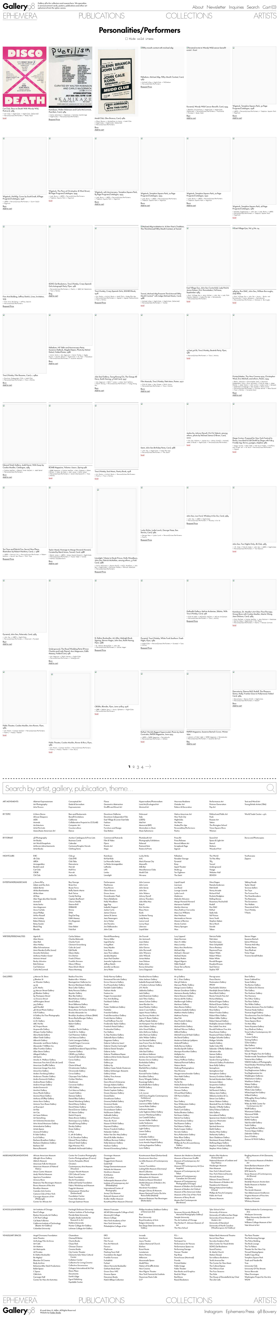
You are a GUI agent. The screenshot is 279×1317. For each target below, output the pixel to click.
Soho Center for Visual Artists (221, 1243)
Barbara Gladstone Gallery (44, 1142)
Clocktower (73, 1082)
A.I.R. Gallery (39, 1021)
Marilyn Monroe (181, 907)
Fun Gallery (109, 1032)
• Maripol (272, 385)
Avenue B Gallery (40, 1131)
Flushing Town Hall (111, 1252)
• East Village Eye (194, 295)
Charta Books (74, 1241)
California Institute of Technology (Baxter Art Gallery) (47, 1224)
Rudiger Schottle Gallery (219, 1037)
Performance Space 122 (184, 1246)
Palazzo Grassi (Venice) (219, 1179)
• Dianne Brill (114, 565)
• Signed (118, 298)
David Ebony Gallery (77, 1104)
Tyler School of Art (217, 1209)
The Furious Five (251, 893)
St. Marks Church (216, 1252)
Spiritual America (216, 1126)
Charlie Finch (74, 941)
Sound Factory (215, 1249)
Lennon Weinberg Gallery (150, 1114)
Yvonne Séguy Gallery (254, 1130)
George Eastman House (79, 1201)
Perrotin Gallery (181, 1131)
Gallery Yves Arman (112, 1076)
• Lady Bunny (54, 196)
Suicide (212, 926)
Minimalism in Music (147, 828)
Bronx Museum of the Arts (44, 1185)
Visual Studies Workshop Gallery (258, 1064)
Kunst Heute (144, 1249)
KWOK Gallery (145, 1087)
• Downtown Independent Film (13, 378)
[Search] (139, 790)
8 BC (35, 855)
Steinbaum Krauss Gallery (220, 1140)
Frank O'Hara (74, 958)
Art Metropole (39, 1249)
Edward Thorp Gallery (78, 1140)
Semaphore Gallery (217, 1073)
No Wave (178, 822)
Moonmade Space (146, 1260)
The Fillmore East (216, 1268)
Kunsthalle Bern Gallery (149, 1084)
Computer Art (74, 825)
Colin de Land (74, 947)
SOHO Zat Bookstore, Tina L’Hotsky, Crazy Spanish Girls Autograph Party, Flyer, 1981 (70, 284)
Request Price (54, 119)
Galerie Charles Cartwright (115, 1045)
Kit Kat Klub (108, 858)
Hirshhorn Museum (112, 1172)
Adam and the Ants (41, 885)
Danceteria (73, 864)
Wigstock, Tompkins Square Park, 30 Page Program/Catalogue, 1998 (250, 107)
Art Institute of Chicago (42, 1209)
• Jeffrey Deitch (25, 302)
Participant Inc (180, 1241)
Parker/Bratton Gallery (184, 1112)
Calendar (73, 843)
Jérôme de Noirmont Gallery (151, 1056)
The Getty (249, 1187)
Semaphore (214, 1068)
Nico (176, 929)
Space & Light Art (216, 840)
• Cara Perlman (238, 619)
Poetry (177, 830)
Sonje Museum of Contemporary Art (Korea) (258, 1174)
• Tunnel (164, 303)
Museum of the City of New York (187, 1194)
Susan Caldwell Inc (252, 979)
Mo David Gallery (181, 1037)
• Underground (74, 658)
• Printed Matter (259, 388)
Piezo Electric (215, 979)
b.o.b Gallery (38, 1137)
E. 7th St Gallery (75, 1134)
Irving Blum (108, 944)
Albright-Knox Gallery (42, 1158)
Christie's (72, 1163)
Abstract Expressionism (43, 801)
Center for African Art (42, 1201)
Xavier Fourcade (252, 1117)
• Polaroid (27, 639)
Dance (71, 830)
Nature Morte (180, 1065)
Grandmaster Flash (112, 896)
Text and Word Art (252, 801)
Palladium (178, 855)
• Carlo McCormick (55, 115)
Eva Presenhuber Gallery (114, 985)
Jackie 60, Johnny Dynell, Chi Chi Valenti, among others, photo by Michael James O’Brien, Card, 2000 (207, 435)
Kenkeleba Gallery (147, 1062)
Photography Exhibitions (149, 840)
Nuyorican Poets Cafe (148, 1277)
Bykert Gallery (75, 1023)
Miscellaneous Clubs (147, 869)
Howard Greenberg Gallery (115, 1148)
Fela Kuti (72, 929)
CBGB (35, 872)
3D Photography (40, 837)
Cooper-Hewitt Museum (79, 1171)
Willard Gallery (251, 1095)
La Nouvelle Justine (112, 861)
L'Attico (142, 1090)
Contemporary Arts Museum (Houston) (81, 1167)
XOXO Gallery (251, 1119)
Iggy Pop (107, 904)
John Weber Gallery (147, 1037)
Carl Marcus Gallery (77, 1037)
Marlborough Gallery (183, 1001)
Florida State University (78, 1215)
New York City (180, 816)
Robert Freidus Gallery (218, 1012)
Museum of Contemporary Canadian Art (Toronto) (185, 1177)
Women (212, 830)
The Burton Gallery (253, 985)
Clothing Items (75, 848)
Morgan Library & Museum (150, 1190)
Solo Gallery (214, 1112)
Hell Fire (72, 869)
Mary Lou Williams (182, 912)
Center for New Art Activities (45, 1279)
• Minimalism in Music (114, 121)
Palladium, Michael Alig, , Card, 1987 (162, 78)
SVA (176, 1209)
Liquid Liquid (179, 882)
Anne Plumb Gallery (41, 1093)
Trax (246, 1263)
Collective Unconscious (78, 1265)
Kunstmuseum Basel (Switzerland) (153, 1155)
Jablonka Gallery (146, 990)
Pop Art (212, 807)
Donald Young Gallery (78, 1123)
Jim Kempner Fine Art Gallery (151, 1023)
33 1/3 (35, 985)
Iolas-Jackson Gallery (148, 979)
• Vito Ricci (73, 749)
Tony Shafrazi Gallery (254, 1029)
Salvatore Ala (215, 1051)
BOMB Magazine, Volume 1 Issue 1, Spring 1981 (68, 467)
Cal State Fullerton (41, 1220)
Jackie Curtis (109, 909)
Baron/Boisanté (40, 1148)
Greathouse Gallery (112, 1098)
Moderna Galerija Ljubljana (185, 1040)
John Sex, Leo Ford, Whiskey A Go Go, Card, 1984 (208, 516)
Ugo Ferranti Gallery (253, 1048)
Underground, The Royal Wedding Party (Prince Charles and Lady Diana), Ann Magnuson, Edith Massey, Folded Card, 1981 (69, 651)
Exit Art (107, 1238)
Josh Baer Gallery (146, 1045)
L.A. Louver (144, 1093)
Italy (141, 816)
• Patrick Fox (14, 554)
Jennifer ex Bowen (111, 966)
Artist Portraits (39, 828)
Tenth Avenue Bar (216, 1260)
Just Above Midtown (147, 1054)
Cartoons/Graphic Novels (79, 846)
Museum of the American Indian (187, 1191)
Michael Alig (179, 950)
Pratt (141, 1214)
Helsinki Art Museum (112, 1169)
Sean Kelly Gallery (217, 1065)
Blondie (36, 929)
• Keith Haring (100, 383)
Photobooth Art (145, 837)
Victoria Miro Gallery (253, 1059)
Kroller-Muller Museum (113, 1198)
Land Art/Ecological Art (149, 804)
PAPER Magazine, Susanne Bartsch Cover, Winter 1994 (207, 732)
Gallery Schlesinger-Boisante (116, 1070)
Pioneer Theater (181, 1252)
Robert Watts (214, 952)
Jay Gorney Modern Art (149, 1015)
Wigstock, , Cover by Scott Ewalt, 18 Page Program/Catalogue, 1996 (23, 197)
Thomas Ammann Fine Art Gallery (259, 1007)
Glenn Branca (110, 890)
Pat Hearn (178, 969)
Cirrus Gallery (74, 1073)
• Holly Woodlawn (126, 565)
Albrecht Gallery (40, 1040)
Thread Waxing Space (254, 1252)
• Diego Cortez (238, 446)
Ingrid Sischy (109, 941)
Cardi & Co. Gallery (77, 1032)
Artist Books (38, 848)
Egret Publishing (75, 1279)
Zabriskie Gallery (252, 1133)
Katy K (142, 904)
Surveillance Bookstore (219, 1257)
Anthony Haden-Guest (42, 955)
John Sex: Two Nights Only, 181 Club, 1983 (249, 544)
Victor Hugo (250, 952)
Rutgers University (146, 1222)
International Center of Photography (113, 1189)
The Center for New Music (220, 1263)
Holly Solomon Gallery (113, 1142)
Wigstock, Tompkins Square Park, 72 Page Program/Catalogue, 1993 (158, 194)
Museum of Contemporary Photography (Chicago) (185, 1182)
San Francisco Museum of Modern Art (259, 1161)
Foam (106, 1004)
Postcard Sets (144, 846)
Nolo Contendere (181, 1087)
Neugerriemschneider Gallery (187, 1073)
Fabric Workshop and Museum (81, 1185)
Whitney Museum (252, 1201)
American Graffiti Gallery (44, 1065)
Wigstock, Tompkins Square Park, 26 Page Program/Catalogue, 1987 (250, 207)
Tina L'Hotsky (250, 909)
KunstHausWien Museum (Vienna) (118, 1201)
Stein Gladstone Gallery (219, 1137)
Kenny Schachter (146, 966)
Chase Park (73, 1243)
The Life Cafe (215, 1279)
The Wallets (249, 904)
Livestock (143, 1134)
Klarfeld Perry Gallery (148, 1068)
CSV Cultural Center (77, 1174)
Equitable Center (76, 1282)
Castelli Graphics (76, 1045)
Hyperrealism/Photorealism (150, 801)
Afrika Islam (38, 893)
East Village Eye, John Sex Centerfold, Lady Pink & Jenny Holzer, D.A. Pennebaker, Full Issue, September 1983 (208, 290)
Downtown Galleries (112, 814)
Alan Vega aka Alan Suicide (44, 898)
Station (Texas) (215, 1254)
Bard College (38, 1212)
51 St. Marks (38, 987)
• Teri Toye (27, 556)
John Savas (143, 887)
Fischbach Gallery (111, 1001)
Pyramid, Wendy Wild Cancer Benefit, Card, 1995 (207, 106)
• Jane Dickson (262, 619)
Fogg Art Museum (76, 1188)
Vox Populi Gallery (252, 1067)
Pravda (177, 1260)
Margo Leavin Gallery (183, 987)
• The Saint (165, 452)
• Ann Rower (7, 731)
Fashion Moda (110, 990)
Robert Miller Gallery (218, 1018)
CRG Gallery (74, 1087)
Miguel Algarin (180, 961)
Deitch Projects (75, 1115)
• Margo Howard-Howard (73, 555)
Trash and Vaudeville (253, 1260)
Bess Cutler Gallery (77, 987)
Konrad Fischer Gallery (149, 1073)
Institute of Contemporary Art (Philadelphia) (116, 1184)
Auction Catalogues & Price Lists (82, 837)
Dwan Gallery (74, 1129)
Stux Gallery (250, 976)
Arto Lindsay (38, 918)
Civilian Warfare (76, 1079)
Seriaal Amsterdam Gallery (220, 1079)
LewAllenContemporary (149, 1125)
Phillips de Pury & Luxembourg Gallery (187, 1143)
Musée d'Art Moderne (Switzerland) (218, 1156)
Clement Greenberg (77, 944)
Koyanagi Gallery (146, 1082)
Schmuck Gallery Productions (221, 1062)
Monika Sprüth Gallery (183, 1048)
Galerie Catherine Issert (114, 1043)
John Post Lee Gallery (148, 1034)
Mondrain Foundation (148, 1187)
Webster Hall (214, 872)
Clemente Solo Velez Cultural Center (81, 1255)
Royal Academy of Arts (148, 1220)
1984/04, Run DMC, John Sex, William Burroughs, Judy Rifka (253, 292)
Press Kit (177, 837)
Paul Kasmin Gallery (182, 1123)
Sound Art (213, 837)
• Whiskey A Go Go (213, 520)
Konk (141, 912)
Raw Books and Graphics (184, 1271)
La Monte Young (146, 915)
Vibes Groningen (252, 1274)
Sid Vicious (213, 915)
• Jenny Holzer (207, 295)
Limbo (106, 872)
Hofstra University (76, 1222)
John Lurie (143, 885)
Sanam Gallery (215, 1056)
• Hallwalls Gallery (205, 616)
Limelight (108, 875)
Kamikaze (108, 855)
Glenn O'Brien (75, 964)
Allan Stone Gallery (41, 1051)
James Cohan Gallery (148, 1001)
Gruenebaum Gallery (113, 1109)
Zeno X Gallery (251, 1136)
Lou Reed (178, 887)
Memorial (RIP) (145, 825)
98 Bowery (266, 1311)
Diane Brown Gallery (77, 1117)
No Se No (178, 1082)
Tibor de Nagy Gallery (254, 1018)
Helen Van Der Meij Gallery (115, 1134)
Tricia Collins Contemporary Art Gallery (258, 1033)
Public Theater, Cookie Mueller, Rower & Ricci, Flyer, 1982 (70, 743)
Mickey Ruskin (180, 958)
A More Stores (39, 814)
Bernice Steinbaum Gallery (80, 985)
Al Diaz (36, 896)
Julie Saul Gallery (146, 1051)
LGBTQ (142, 819)
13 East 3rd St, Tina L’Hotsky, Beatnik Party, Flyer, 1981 (207, 351)
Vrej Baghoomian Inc (253, 1073)
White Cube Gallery (253, 1089)
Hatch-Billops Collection (114, 1279)
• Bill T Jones (112, 382)
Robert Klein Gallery (218, 1015)
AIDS (35, 819)
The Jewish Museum (253, 1190)
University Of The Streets (255, 1268)
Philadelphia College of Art (115, 1226)
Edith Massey (74, 918)
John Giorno (144, 947)
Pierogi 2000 (214, 976)
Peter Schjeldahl (216, 944)
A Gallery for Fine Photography (46, 1015)
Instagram (213, 1311)
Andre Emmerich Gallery (43, 1079)
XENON (212, 875)
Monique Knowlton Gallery (185, 1051)
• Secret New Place (16, 556)
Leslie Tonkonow (146, 1123)
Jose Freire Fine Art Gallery (150, 1043)
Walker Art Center (252, 1198)
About (197, 7)
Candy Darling (75, 896)
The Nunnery (250, 996)
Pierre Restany (215, 947)
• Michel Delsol (60, 357)
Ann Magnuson (39, 907)
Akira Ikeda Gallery (41, 1034)
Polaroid (142, 843)
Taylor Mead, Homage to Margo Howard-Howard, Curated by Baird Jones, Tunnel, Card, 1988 (70, 550)
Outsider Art (179, 804)
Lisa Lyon (178, 885)
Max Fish (178, 1018)
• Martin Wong (238, 621)
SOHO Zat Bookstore (218, 1246)
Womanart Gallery (253, 1111)
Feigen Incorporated (112, 996)
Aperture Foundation (42, 1177)
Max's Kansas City (146, 861)
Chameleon (74, 1235)
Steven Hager (250, 936)
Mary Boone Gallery (182, 1007)
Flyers (106, 843)
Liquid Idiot (143, 929)
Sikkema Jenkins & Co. (218, 1095)
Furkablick (108, 1260)
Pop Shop (178, 1254)
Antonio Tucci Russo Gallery (44, 1104)
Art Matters (38, 1246)
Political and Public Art (218, 814)
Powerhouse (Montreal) (184, 1257)
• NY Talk (80, 357)
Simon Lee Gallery (217, 1098)
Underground (215, 866)
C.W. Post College (40, 1217)
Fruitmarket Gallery (112, 1029)
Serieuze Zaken (216, 1082)
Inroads (142, 1235)
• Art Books (99, 296)
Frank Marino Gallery (113, 1018)
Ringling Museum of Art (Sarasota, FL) (259, 1156)
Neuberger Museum (217, 1165)
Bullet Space (38, 1268)
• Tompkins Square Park (267, 111)
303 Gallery (38, 1004)
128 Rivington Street (41, 1001)
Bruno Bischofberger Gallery (81, 1018)
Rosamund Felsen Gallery (220, 1034)
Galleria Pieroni (110, 1059)
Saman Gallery (215, 1054)
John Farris (143, 944)
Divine (71, 909)
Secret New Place (216, 1238)
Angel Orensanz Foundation (45, 1235)
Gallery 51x (108, 1062)
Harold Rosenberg (111, 936)
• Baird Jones (54, 555)
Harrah (72, 866)
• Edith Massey (66, 656)
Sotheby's (249, 1179)
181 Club (36, 858)
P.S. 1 (176, 1098)
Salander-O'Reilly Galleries (220, 1048)
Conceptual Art (75, 801)
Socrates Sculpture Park (219, 1241)
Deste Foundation (76, 1177)
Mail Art (142, 822)
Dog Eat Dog (74, 915)
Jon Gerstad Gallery (147, 1040)
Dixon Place (73, 1271)
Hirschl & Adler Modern (114, 1137)
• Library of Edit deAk (195, 737)
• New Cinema (157, 384)
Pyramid (177, 861)
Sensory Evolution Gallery (220, 1076)
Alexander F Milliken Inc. (43, 1045)
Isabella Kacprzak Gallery (150, 982)
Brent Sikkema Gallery (78, 1004)
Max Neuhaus (180, 915)
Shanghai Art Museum (254, 1168)
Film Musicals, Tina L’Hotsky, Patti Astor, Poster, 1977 (162, 381)
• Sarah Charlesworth (77, 474)
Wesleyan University (253, 1214)
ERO (106, 1235)
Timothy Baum (251, 947)
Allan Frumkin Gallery (42, 1048)
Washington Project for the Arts (258, 1277)
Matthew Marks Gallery (184, 1012)
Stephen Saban (215, 921)
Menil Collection (146, 1171)
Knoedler (143, 1070)
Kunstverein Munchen (148, 1158)
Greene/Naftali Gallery (114, 1101)
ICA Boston (108, 1174)
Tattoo (212, 822)
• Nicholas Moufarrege (79, 115)
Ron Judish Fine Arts (217, 1026)
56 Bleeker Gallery (41, 993)
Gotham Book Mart (112, 1268)
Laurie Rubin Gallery (147, 1106)
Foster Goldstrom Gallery (114, 1007)
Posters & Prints (145, 848)
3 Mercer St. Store (40, 976)
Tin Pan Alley (214, 858)
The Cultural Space (217, 1266)
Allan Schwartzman (41, 947)
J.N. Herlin (143, 987)
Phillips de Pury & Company (220, 1192)
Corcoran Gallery (76, 1084)
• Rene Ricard (271, 388)
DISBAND (73, 907)
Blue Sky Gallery (75, 996)
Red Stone (178, 1277)
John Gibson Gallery (147, 1026)
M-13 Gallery (179, 976)
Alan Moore (38, 939)
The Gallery (250, 990)
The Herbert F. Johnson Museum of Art (188, 1223)
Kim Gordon (144, 907)
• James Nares (243, 385)
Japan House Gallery (148, 1012)
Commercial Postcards (113, 837)
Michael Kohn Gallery (183, 1026)
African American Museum (44, 1155)
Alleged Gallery (40, 1054)
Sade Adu (213, 912)
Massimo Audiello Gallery (185, 1009)
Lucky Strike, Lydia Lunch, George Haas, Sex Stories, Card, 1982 (159, 531)
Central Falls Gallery (77, 1056)
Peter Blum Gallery (182, 1137)
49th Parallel (38, 1007)
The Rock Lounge (252, 1243)
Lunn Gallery (144, 1148)
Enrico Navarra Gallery (114, 982)
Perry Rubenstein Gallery (184, 1134)
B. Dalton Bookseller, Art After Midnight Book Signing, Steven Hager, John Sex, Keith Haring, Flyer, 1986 (114, 640)
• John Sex (253, 211)
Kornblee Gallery (146, 1076)
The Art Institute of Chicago (185, 1220)
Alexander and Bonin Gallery (45, 1043)
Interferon (143, 1238)
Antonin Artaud (39, 958)
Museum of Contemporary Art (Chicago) (186, 1162)
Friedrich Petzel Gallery (114, 1026)
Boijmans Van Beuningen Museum (47, 1182)
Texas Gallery (250, 982)
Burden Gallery (75, 1021)
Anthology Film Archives (43, 1241)
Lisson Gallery (145, 1131)
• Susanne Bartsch (213, 739)
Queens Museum (216, 1198)
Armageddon (39, 864)
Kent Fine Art (144, 1065)
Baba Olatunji (39, 921)
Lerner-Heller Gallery (148, 1120)
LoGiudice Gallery (146, 1136)
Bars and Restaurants (77, 814)
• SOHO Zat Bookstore (83, 289)
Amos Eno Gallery (41, 1070)
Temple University (181, 1217)
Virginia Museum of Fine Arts (257, 1195)
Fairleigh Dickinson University (81, 1209)
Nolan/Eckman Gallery (184, 1084)
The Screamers (251, 901)
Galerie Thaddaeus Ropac (115, 1054)
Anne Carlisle (39, 909)
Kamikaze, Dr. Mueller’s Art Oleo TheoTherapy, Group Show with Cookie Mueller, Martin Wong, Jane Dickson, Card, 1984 (253, 614)
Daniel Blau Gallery (77, 1098)
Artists (264, 15)
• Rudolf (256, 700)
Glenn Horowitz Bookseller (115, 1266)
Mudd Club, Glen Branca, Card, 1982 (110, 118)
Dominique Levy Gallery (79, 1120)
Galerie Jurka (109, 1051)
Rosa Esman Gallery (217, 1032)
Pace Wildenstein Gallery (184, 1104)
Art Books (37, 840)
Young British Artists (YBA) (255, 804)
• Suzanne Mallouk (75, 358)
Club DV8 (72, 858)
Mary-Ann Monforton (183, 947)
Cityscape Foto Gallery (78, 1076)
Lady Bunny (144, 918)
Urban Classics (251, 1051)
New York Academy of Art (115, 1220)
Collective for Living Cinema (80, 1262)
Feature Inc (108, 993)
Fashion (107, 822)
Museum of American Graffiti (186, 1158)
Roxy (176, 864)
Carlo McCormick (40, 969)
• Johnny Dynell (215, 440)
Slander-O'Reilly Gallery (219, 1106)
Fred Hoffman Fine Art (113, 1021)
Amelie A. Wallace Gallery (44, 1059)
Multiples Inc (179, 1054)
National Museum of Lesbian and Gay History (223, 1161)
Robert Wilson (215, 955)
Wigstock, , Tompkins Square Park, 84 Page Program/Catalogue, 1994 (116, 193)
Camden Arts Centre (42, 1191)
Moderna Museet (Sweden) (150, 1179)
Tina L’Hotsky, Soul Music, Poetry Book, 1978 (113, 471)
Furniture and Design (112, 828)
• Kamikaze (66, 115)
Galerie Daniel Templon (114, 1048)
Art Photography (40, 804)
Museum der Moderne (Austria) (187, 1155)
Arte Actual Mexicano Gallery (45, 1123)
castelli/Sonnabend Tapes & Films (83, 1048)
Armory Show (39, 1179)
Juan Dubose (144, 961)
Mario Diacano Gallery (183, 996)
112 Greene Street (40, 998)
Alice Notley (38, 944)
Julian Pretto (144, 1048)
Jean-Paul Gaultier (111, 958)
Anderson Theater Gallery (44, 1076)
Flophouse (108, 1249)
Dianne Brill (73, 904)
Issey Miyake (109, 947)
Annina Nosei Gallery (42, 1095)
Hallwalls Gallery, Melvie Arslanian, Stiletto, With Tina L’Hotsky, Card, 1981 (207, 612)
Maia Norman (180, 939)
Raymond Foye (215, 950)
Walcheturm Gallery (253, 1078)
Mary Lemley (179, 944)
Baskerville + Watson (77, 979)
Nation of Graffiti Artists (149, 1266)
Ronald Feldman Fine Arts (220, 1029)
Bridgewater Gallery (77, 1007)
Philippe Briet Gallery (183, 1140)
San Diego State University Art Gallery (151, 1226)
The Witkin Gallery (252, 1004)
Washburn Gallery (252, 1081)
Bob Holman (38, 964)
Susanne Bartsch (251, 939)
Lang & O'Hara (145, 1100)
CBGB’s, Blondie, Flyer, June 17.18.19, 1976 (111, 706)
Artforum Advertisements (44, 846)
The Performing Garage (255, 1238)
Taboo (212, 929)
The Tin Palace (251, 1246)
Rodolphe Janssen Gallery (220, 1023)
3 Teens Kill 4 (38, 882)
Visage (212, 869)
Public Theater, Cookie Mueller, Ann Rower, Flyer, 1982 (23, 726)
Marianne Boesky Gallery (185, 993)
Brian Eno (73, 885)
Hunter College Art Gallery (80, 1225)
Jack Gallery (144, 993)
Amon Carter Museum (42, 1171)
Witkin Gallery (251, 1100)
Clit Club (36, 875)
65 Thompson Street (41, 996)
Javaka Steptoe (110, 955)
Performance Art (216, 801)
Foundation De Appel (113, 1254)
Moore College (110, 1217)
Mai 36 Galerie (180, 982)
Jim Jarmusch (144, 939)
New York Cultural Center (220, 1171)
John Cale (108, 929)
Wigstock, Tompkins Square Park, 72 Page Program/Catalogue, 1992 (204, 194)
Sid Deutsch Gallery (217, 1090)
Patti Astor (213, 939)
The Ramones (250, 898)
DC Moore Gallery (76, 1112)
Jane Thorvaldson (111, 952)
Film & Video (109, 840)
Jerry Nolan (109, 921)
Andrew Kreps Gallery (42, 1084)
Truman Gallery (251, 1037)
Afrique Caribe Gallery (43, 1032)
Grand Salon (109, 1095)
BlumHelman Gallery (77, 998)
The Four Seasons (216, 1271)
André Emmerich (40, 1087)
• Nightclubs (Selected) (30, 114)
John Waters (144, 893)
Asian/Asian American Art (44, 830)
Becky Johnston (39, 961)
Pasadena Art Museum (218, 1185)
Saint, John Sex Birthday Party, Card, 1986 (158, 447)
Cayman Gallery (76, 1051)
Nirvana (142, 875)
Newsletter (216, 7)
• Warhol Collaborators (57, 558)
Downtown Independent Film (116, 816)
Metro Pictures (145, 1254)
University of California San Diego (223, 1215)
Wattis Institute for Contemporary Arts (259, 1210)
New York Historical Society (220, 1173)
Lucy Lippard (179, 936)
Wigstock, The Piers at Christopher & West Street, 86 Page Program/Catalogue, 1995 (69, 192)
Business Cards (75, 840)
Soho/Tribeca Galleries (219, 1109)
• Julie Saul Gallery (125, 382)
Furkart (107, 1263)
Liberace (142, 926)
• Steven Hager (120, 647)
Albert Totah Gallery (41, 1037)
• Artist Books (109, 296)
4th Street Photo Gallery (43, 1009)
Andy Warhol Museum (42, 1174)
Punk (211, 816)
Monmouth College (112, 1215)
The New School (181, 1227)
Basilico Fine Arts (76, 976)
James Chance (110, 912)
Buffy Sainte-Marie (76, 890)
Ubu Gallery (250, 1045)
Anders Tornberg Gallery (43, 1073)
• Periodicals (216, 297)
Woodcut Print (215, 848)
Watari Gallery (251, 1084)
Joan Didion (144, 941)
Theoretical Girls (252, 907)
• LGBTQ (236, 111)
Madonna (178, 896)
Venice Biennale (251, 1271)
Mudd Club (143, 872)
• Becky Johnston (239, 381)
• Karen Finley (76, 355)
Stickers (212, 846)
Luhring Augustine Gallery (150, 1145)
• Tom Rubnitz (258, 548)
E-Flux (71, 1131)
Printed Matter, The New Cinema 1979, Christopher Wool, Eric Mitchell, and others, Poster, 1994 (254, 377)
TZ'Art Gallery (250, 1042)
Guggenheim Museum (113, 1161)
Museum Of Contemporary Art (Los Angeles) (189, 1167)
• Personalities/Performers (13, 115)
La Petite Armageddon (113, 864)
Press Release (180, 840)
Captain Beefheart (76, 898)
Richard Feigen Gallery (219, 1001)
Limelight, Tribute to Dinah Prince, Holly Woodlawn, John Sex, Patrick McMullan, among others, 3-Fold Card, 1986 (116, 560)
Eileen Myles (74, 952)
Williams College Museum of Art (258, 1222)
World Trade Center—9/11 (255, 814)
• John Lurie (254, 385)
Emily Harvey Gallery (113, 976)
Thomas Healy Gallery (254, 1009)
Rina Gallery (214, 1009)
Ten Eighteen (179, 872)
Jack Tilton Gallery (147, 998)
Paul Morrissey (215, 941)
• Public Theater (16, 732)
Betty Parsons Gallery (78, 990)
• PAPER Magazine (153, 737)
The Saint (178, 875)
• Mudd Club (127, 121)
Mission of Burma (181, 921)
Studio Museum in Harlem (255, 1184)
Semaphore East (216, 1070)
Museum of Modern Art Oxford (187, 1189)
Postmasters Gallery (217, 982)
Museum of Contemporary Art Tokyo (186, 1172)
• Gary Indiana (79, 470)
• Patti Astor (167, 384)
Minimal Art (144, 807)
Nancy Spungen (181, 926)
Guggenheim (109, 1158)
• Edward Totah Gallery (24, 470)
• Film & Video (146, 384)
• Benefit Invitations (195, 109)
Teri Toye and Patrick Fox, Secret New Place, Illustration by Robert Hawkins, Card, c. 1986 (21, 550)
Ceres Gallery (74, 1059)
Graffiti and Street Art (113, 807)
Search (253, 7)
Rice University (145, 1217)
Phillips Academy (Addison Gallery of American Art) (153, 1210)
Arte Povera (38, 807)
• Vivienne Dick (250, 390)
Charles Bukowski (76, 939)
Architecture (38, 825)
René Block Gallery (217, 993)
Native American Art (183, 814)
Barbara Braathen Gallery (44, 1140)
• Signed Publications (130, 298)
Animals (36, 822)
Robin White (214, 958)
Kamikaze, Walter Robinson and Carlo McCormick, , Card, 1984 (70, 110)
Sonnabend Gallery (217, 1115)
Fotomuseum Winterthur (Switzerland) (79, 1192)
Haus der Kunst (110, 1120)
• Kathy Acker (82, 472)
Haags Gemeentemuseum (115, 1166)
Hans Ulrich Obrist (76, 966)
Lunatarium (144, 1252)
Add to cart (99, 130)
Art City (36, 1112)
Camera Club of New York (44, 1193)
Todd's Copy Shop (252, 1254)
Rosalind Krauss (216, 964)
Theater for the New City (255, 1249)
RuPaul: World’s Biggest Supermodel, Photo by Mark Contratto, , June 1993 (162, 733)
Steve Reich (214, 923)
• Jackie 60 (204, 440)
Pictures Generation (217, 804)
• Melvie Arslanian (220, 616)
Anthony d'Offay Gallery (43, 1098)
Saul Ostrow (214, 966)
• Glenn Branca (100, 121)
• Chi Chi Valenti (193, 440)
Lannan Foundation (147, 1166)
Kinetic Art (108, 846)
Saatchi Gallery (215, 1043)
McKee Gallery (180, 1023)
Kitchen (142, 1246)
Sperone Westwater (217, 1120)
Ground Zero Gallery (113, 1106)
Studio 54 (178, 869)
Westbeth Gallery (252, 1087)
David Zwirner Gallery (78, 1109)
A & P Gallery (39, 1012)
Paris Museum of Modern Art (221, 1182)
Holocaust (143, 814)
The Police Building (252, 1241)
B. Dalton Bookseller (41, 1254)
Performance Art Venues (184, 1243)
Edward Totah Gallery (78, 1142)
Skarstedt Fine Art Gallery (220, 1104)
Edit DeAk (73, 950)
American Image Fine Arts (44, 1068)
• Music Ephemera (248, 298)
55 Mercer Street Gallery (43, 990)
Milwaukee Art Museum (149, 1177)
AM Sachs (37, 1056)
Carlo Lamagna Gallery (79, 1040)
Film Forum (108, 1241)
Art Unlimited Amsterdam (44, 1120)
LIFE (105, 869)
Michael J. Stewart (181, 952)
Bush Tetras (73, 893)
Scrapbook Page (181, 846)
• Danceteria (237, 699)
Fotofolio (107, 1009)
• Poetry (72, 289)
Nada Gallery (180, 1056)
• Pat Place (257, 621)
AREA (35, 861)
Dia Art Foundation (76, 1179)
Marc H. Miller (180, 941)
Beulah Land (38, 866)
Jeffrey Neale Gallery (148, 1021)
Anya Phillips (38, 912)
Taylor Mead (250, 885)
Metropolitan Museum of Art (151, 1174)
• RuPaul (164, 739)
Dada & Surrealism (76, 804)
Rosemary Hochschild (218, 901)
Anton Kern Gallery (41, 1101)
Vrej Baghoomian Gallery (255, 1070)
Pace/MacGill (179, 1106)
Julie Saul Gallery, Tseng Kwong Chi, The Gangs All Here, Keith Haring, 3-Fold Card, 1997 (116, 377)
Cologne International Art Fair (81, 1268)
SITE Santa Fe (250, 1171)
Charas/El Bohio (75, 1238)
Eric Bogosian (74, 921)
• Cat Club (7, 114)
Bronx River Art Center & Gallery (82, 1009)
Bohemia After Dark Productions (46, 1266)
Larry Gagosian (145, 969)
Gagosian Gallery (111, 1040)
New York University (112, 1223)
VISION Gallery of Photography (258, 1062)
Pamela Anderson (216, 885)
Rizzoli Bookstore (181, 1279)
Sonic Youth (214, 918)
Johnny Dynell (145, 896)
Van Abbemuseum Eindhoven (257, 1192)
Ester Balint (73, 926)
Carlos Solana (74, 936)
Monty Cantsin (180, 923)
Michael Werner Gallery (184, 1029)
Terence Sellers (251, 887)
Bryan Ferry (74, 887)
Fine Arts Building (111, 998)
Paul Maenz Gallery (182, 1126)
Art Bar (36, 1109)
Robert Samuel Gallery (219, 1021)
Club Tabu (73, 861)
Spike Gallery (215, 1123)
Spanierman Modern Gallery (221, 1117)
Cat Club (37, 869)
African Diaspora (40, 816)
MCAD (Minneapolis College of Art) (119, 1212)
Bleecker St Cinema (41, 1260)
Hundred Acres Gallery (149, 976)
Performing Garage (182, 1249)
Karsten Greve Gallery (148, 1059)
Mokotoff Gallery (181, 1043)
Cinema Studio (75, 1249)
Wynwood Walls (251, 1114)
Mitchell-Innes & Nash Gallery (187, 1034)
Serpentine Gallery (217, 1084)
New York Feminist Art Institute (152, 1274)
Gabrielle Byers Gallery (114, 1037)
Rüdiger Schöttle (216, 1040)
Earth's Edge (74, 1276)
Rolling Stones (215, 898)
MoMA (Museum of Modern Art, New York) (152, 1183)
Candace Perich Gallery (79, 1029)
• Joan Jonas (72, 472)
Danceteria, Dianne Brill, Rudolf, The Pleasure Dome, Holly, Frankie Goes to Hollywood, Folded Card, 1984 (253, 693)
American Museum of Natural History (45, 1167)
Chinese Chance (76, 1246)
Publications (101, 15)
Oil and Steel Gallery (183, 1093)
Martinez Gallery (181, 1004)
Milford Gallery (180, 1032)
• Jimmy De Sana (61, 472)
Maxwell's (143, 864)
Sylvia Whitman (251, 941)
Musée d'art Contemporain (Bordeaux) (185, 1201)
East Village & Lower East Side (116, 819)
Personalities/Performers (184, 828)
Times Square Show (217, 828)
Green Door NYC (111, 1271)
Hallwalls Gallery (111, 1115)
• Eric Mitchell (252, 383)
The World (213, 855)
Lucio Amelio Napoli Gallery (151, 1142)
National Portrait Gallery (184, 1062)
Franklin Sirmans (76, 961)
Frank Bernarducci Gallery (115, 1015)
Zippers (248, 858)
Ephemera (20, 15)
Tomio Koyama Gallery (254, 1026)
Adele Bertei (38, 887)
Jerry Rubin (108, 969)
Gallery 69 (108, 1065)
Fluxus (106, 801)
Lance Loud (144, 921)
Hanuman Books (111, 1277)
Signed (177, 848)
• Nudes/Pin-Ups (130, 296)
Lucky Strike (144, 855)
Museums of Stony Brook (184, 1197)
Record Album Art (181, 843)
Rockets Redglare (216, 896)
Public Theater (180, 1268)
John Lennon (144, 882)
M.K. (141, 858)
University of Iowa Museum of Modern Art (221, 1218)
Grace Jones (109, 893)
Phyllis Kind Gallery (182, 1148)
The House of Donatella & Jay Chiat (224, 1277)
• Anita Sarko (54, 355)
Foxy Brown (109, 887)
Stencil (212, 843)
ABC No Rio (38, 1023)
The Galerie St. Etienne (254, 987)
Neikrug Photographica (184, 1068)
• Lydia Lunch (264, 385)
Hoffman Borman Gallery (114, 1140)
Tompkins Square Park (254, 1257)
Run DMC (213, 907)
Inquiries (236, 7)
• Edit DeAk (248, 446)
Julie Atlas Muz (145, 901)
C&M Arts (37, 1274)
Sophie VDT (214, 969)
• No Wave (248, 447)
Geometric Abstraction (113, 804)
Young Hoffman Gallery (255, 1128)
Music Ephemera (146, 830)
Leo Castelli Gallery (147, 1117)
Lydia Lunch (179, 893)
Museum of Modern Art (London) (188, 1186)
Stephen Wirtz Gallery (218, 1148)
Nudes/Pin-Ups (180, 825)
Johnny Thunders (146, 898)
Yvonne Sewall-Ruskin (254, 955)
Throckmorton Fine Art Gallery (257, 1015)
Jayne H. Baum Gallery (148, 1018)
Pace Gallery (179, 1101)
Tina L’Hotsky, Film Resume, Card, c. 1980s (20, 375)
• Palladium (166, 82)
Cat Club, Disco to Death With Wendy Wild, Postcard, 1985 (21, 109)
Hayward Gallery (111, 1126)
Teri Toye (248, 890)
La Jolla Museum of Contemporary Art (153, 1162)
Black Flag (37, 926)
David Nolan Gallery (77, 1106)
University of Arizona (218, 1212)
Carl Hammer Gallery (78, 1034)
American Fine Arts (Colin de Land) (48, 1062)
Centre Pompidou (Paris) (79, 1161)
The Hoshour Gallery (253, 993)
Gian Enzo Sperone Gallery (115, 1087)
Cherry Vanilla (75, 901)
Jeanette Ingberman (112, 961)
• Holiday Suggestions (241, 211)
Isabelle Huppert (111, 907)
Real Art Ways (180, 1274)
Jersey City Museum (112, 1193)
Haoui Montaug (75, 969)
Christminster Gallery (78, 1068)
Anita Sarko (38, 904)
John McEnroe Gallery (148, 1032)
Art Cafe (36, 1243)
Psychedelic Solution (217, 987)
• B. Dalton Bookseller (103, 646)
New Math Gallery (182, 1076)
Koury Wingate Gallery (149, 1079)
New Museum (215, 1168)
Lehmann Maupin (146, 1109)
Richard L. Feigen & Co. (219, 1007)
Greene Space (110, 1274)
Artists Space (38, 1129)
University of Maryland (219, 1222)
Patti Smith (213, 887)
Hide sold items (141, 38)
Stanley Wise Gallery (218, 1131)
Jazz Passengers (110, 918)
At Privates (37, 1252)
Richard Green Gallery (219, 1004)
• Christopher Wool (253, 381)
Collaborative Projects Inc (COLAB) (83, 822)
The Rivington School (218, 825)
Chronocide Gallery (77, 1070)
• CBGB (97, 709)
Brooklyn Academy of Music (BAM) (83, 1015)
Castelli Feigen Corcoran (79, 1043)
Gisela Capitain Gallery (113, 1090)
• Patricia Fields (114, 567)
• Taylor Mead (74, 557)
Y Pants (248, 912)
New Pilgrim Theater (147, 1271)
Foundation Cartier (77, 1196)
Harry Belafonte (110, 898)
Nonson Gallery (181, 1090)
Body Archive (39, 1263)
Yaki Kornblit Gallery (253, 1122)
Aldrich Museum (40, 1161)
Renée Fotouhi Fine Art (219, 996)
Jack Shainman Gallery (148, 996)
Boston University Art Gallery (45, 1215)
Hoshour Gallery (111, 1145)
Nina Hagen (214, 882)
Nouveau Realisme (182, 801)
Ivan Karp (108, 950)
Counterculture (75, 828)
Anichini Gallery (40, 1090)
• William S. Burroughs (261, 300)
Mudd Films (144, 1263)
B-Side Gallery (39, 1134)
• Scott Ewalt (34, 201)
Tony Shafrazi (250, 950)
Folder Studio (55, 1312)
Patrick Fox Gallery (182, 1117)
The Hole (213, 1274)
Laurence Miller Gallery (149, 1103)
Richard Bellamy (216, 998)
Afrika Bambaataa (41, 890)
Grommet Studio (111, 1104)
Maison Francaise (111, 1209)
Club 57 (72, 855)
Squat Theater (180, 866)
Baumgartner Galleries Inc (80, 982)
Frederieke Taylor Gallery (115, 1023)
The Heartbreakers (253, 896)
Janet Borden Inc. (146, 1004)
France (107, 825)
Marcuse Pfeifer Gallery (184, 985)
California (73, 819)
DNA (71, 912)
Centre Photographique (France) (82, 1158)
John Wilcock (144, 955)
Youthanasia (250, 855)
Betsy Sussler (38, 923)
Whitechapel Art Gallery (255, 1092)
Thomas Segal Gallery (254, 1012)
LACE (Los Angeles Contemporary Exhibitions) (153, 1096)
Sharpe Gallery (215, 1087)
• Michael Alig (146, 82)
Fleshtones (108, 885)
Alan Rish (37, 941)
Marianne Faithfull (182, 904)
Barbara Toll (38, 1145)
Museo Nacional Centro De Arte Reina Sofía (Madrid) (152, 1194)
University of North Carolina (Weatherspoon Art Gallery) (222, 1226)
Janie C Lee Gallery (147, 1009)
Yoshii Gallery (250, 1125)
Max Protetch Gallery (183, 1021)
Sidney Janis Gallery (217, 1093)
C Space (36, 1271)
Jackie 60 (73, 875)
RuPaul (212, 909)
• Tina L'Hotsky (54, 291)
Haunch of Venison (112, 1117)
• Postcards (220, 111)
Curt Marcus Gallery (77, 1090)
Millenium (143, 1257)
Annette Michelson (41, 952)
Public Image (179, 1266)
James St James (110, 915)
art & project (38, 1106)
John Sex (143, 890)
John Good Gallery (147, 1029)
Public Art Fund (215, 1195)
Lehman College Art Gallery (80, 1228)
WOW (247, 1279)
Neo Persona (179, 1070)
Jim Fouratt (143, 936)
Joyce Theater (145, 1241)
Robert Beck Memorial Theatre (222, 1235)
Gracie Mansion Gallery (114, 1093)
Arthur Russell (39, 915)
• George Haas (146, 535)
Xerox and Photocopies (254, 837)
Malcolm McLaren (181, 898)
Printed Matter (180, 1263)
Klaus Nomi (144, 909)
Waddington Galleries (254, 1075)
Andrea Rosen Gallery (42, 1082)
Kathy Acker (144, 964)
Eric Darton (73, 955)
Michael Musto (180, 955)
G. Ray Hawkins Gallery (114, 1034)
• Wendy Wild (27, 115)
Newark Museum (216, 1176)
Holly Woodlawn (111, 901)
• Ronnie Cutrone (266, 622)
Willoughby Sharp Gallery (255, 1098)
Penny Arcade (215, 890)
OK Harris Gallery (182, 1095)
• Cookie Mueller (9, 470)
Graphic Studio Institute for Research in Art (80, 1218)
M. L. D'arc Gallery (182, 979)
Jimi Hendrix (109, 923)
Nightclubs (178, 819)
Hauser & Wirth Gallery (114, 1123)
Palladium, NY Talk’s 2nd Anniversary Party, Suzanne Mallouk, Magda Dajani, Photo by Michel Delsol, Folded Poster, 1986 (69, 349)
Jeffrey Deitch (109, 964)
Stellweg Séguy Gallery (219, 1142)
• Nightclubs (16, 114)
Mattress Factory (181, 1015)
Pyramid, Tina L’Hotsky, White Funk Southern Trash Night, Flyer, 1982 (162, 639)
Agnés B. (37, 936)
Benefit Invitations (76, 816)
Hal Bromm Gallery (112, 1112)
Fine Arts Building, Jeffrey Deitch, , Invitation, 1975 (23, 297)
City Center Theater (77, 1252)
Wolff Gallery (250, 1108)
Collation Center (76, 1260)
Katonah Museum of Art (114, 1196)
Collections (189, 15)
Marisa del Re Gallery (183, 998)
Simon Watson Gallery (218, 1101)
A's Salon (37, 1018)
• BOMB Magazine (55, 470)
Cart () (269, 6)
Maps (106, 848)
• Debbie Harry (105, 709)
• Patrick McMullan (128, 567)
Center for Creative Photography (82, 1155)
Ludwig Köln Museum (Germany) (153, 1168)
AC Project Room (40, 1026)
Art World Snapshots (42, 843)
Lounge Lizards (180, 890)
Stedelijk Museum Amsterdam (257, 1181)
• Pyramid (190, 113)
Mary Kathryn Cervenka (184, 909)
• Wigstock (236, 113)
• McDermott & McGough (241, 387)
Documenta (73, 1273)
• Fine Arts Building (11, 302)
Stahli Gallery (215, 1129)
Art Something (39, 1117)
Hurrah (72, 872)
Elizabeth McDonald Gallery (80, 1148)
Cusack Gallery (75, 1093)
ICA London (109, 1177)
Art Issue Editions (40, 1115)
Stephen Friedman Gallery (220, 1145)
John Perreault (145, 950)
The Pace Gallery (252, 1001)
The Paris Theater (252, 1235)
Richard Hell (214, 893)
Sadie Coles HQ (216, 1045)
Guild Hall (108, 1163)
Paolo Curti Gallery (182, 1109)
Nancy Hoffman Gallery (184, 1059)
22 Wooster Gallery (41, 982)
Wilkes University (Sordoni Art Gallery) (257, 1218)
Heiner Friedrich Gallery (114, 1129)
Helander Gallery (111, 1131)
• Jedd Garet (37, 470)
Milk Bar (142, 866)
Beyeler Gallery (75, 993)
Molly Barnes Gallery (183, 1045)
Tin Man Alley (250, 1023)
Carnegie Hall (39, 1277)
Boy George (74, 882)
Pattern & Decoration (183, 807)
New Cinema (144, 1268)
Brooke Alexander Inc (78, 1012)
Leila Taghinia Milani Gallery (151, 1111)
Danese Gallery (75, 1095)
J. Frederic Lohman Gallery (150, 985)
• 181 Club (237, 547)
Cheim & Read (75, 1065)
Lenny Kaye (144, 923)
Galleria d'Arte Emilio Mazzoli (116, 1056)
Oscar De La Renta (182, 966)
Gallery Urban (110, 1073)
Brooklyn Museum (40, 1188)
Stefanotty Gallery (217, 1134)
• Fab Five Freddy (260, 446)
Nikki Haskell (179, 964)
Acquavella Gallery (41, 1029)
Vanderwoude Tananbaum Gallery (259, 1056)
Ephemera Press (240, 1311)
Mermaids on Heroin (183, 918)
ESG (70, 923)
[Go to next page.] (148, 766)
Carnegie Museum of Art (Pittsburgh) (43, 1197)
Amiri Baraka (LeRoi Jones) (44, 950)
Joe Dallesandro (110, 926)
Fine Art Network (111, 1243)
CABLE (71, 1026)
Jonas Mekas (144, 958)
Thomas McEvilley (252, 944)
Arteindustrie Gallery (42, 1126)
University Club (251, 1266)
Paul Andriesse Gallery (183, 1120)
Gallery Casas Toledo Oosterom (117, 1068)
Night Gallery (180, 1079)
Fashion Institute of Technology (81, 1212)
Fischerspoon (109, 882)
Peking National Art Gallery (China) (221, 1188)
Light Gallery (144, 1128)
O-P (140, 1279)
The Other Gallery (252, 998)
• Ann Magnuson (65, 355)
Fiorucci (107, 1246)
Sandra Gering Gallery (219, 1059)
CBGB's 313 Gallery (76, 1054)
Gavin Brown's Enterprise (114, 1082)
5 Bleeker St (38, 979)
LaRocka (107, 866)
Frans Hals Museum (77, 1198)
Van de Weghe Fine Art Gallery (258, 1053)
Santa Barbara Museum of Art (257, 1165)
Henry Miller (109, 939)
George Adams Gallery (114, 1084)
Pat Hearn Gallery (181, 1115)
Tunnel (212, 864)
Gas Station (108, 830)
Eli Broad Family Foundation (80, 1182)
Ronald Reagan (215, 961)
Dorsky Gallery (75, 1126)
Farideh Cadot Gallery (113, 987)
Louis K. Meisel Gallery (148, 1139)
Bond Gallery (74, 1001)
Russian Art (214, 819)
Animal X (37, 901)
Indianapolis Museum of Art (115, 1180)
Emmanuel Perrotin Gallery (115, 979)
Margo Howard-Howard (184, 901)
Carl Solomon (39, 966)
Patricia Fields (215, 936)
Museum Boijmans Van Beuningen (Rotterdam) (153, 1199)
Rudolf (212, 904)
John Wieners (145, 952)
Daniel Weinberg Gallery (79, 1101)
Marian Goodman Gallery (185, 990)
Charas (72, 1062)
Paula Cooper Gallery (183, 1129)
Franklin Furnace (111, 1257)
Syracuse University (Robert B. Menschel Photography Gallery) (188, 1213)
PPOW (212, 985)
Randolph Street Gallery (219, 990)
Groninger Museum (112, 1155)
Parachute (178, 1238)
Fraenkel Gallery (111, 1012)
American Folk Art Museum (44, 1163)
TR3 (211, 861)
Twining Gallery (251, 1039)
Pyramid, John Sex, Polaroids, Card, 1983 (20, 634)
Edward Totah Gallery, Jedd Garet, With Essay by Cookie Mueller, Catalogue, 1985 (23, 466)
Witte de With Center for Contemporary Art (255, 1104)
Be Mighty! (37, 1257)
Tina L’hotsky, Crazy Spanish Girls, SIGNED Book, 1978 (115, 292)
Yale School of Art (252, 1225)
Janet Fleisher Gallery (148, 1007)
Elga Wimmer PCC (76, 1145)
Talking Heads (250, 882)
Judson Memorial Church (149, 1243)
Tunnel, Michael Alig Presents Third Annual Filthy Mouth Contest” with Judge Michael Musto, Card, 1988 (161, 295)
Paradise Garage (181, 858)
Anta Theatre (38, 1238)
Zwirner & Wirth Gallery (255, 1139)
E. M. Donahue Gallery (78, 1137)
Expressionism (75, 807)
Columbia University (41, 1228)
